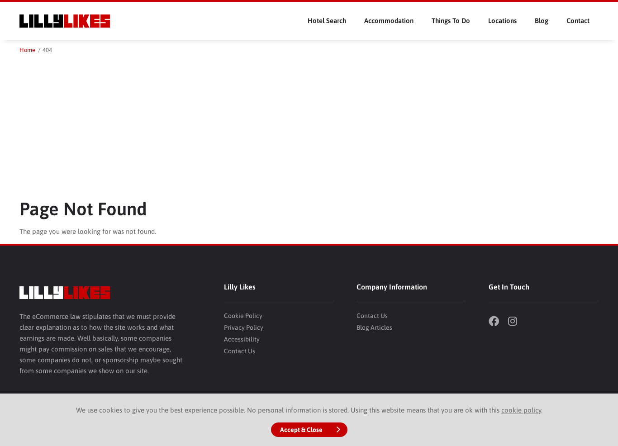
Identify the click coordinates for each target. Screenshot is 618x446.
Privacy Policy (243, 327)
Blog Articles (374, 327)
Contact (577, 20)
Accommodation (389, 20)
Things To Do (451, 20)
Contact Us (239, 351)
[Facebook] (497, 322)
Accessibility (242, 339)
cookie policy (521, 410)
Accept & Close (301, 429)
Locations (502, 20)
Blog (541, 20)
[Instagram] (516, 322)
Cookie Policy (243, 315)
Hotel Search (327, 20)
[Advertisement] (309, 123)
